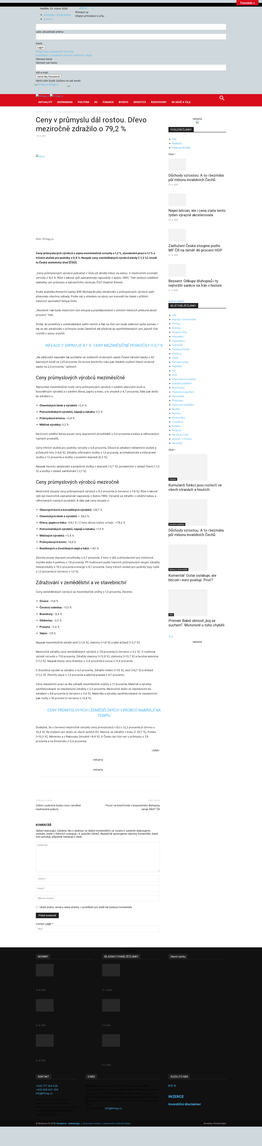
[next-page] (172, 636)
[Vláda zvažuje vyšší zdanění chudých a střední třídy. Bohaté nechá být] (131, 1040)
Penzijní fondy (180, 362)
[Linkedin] (93, 143)
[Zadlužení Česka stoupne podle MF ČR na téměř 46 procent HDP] (197, 235)
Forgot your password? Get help (55, 51)
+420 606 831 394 (47, 1089)
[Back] (93, 8)
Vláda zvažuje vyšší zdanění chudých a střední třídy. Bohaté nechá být (127, 1055)
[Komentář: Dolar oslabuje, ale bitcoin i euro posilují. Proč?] (197, 557)
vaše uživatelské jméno (49, 31)
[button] (222, 99)
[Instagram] (82, 8)
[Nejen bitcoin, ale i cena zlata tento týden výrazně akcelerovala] (197, 200)
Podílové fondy (181, 349)
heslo (39, 43)
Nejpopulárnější (181, 147)
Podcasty (177, 400)
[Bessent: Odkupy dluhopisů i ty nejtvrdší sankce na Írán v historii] (197, 270)
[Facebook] (80, 8)
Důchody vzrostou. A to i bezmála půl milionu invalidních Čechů (196, 177)
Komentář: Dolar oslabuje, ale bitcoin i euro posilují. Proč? (192, 577)
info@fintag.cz (44, 1093)
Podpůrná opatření (183, 391)
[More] (102, 143)
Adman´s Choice (182, 438)
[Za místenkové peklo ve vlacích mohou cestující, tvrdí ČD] (131, 1005)
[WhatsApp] (85, 143)
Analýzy (176, 353)
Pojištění (177, 366)
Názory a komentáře (184, 319)
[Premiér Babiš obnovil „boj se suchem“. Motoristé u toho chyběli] (197, 603)
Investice (139, 102)
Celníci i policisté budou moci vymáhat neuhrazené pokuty (58, 807)
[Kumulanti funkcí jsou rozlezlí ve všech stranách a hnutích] (197, 467)
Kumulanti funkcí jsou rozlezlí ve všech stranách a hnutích (195, 487)
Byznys (123, 102)
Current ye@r (44, 923)
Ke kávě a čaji (181, 102)
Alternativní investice (184, 379)
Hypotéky (178, 336)
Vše (174, 138)
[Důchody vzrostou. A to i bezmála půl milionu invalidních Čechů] (197, 164)
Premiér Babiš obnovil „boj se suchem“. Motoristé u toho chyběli (196, 623)
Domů (39, 111)
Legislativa (178, 340)
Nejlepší (176, 143)
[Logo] (43, 96)
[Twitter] (85, 8)
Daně (175, 357)
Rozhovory (159, 102)
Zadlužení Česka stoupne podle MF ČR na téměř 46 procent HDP (195, 248)
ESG (174, 374)
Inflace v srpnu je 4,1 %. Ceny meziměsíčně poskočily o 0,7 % (104, 345)
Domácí (49, 111)
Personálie (178, 396)
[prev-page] (169, 636)
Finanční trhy (179, 332)
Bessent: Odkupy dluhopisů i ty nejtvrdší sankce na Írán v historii (195, 283)
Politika (83, 102)
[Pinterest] (77, 143)
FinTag (176, 323)
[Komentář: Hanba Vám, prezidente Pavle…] (131, 970)
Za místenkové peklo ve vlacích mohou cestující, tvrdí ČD (128, 1018)
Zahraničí (177, 344)
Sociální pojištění (181, 383)
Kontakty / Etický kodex (57, 15)
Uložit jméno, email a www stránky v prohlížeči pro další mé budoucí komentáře (86, 907)
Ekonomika (65, 102)
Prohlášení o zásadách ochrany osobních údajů (64, 55)
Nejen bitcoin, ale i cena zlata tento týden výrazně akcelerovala (197, 212)
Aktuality (45, 102)
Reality (176, 408)
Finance (108, 102)
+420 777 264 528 (47, 1085)
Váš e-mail (42, 72)
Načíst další (175, 301)
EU (96, 102)
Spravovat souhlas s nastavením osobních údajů (106, 1123)
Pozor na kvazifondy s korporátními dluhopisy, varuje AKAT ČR (133, 807)
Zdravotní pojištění (183, 404)
